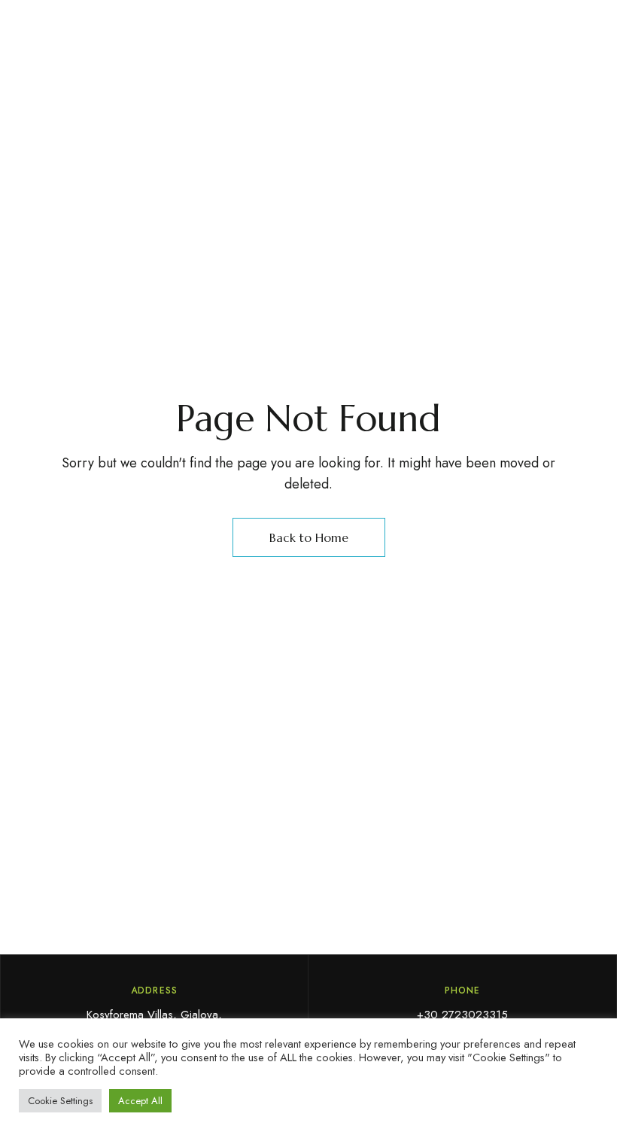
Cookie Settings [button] (60, 1101)
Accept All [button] (140, 1101)
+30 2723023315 (462, 1014)
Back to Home (308, 537)
